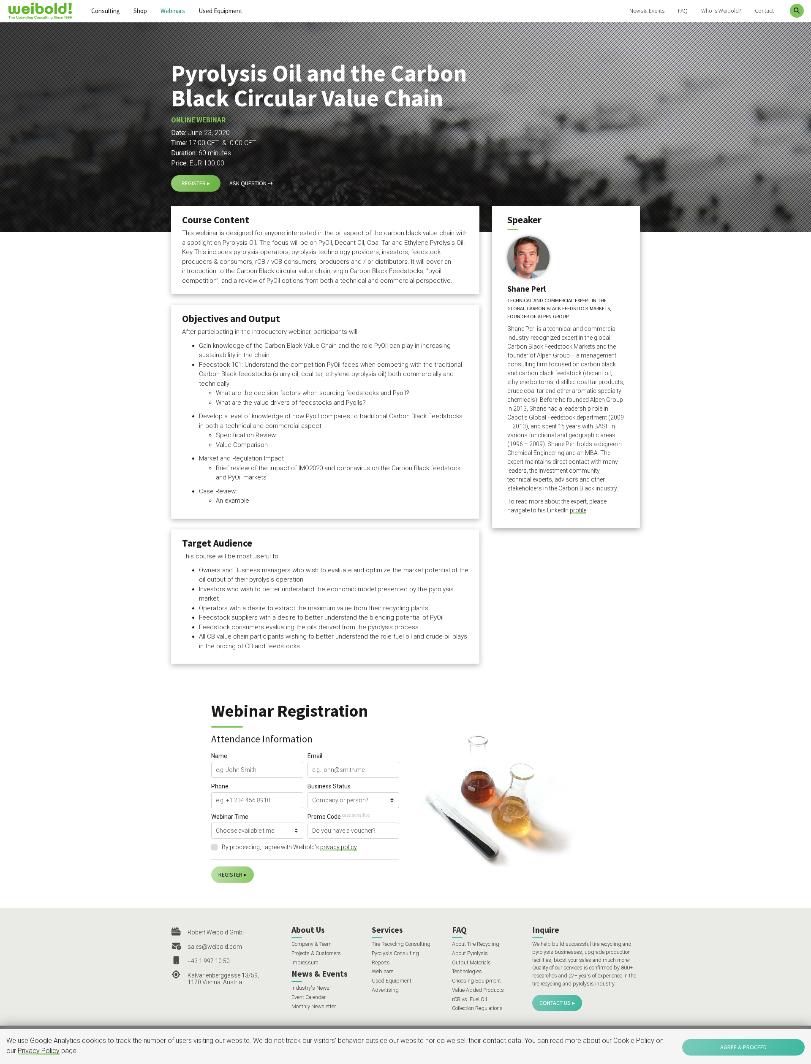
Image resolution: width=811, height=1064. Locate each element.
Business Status (329, 786)
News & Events (646, 10)
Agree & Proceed (743, 1047)
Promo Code (339, 816)
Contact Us (555, 1003)
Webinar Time (229, 816)
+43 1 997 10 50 (209, 961)
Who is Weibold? (721, 10)
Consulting (105, 11)
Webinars (173, 11)
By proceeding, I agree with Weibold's (289, 847)
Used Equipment (220, 11)
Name (219, 756)
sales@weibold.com (215, 946)
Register (194, 183)
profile (578, 510)
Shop (140, 11)
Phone (220, 786)
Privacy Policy (39, 1051)
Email (315, 756)
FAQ (683, 10)
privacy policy (338, 847)
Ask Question (248, 183)
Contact (764, 10)
